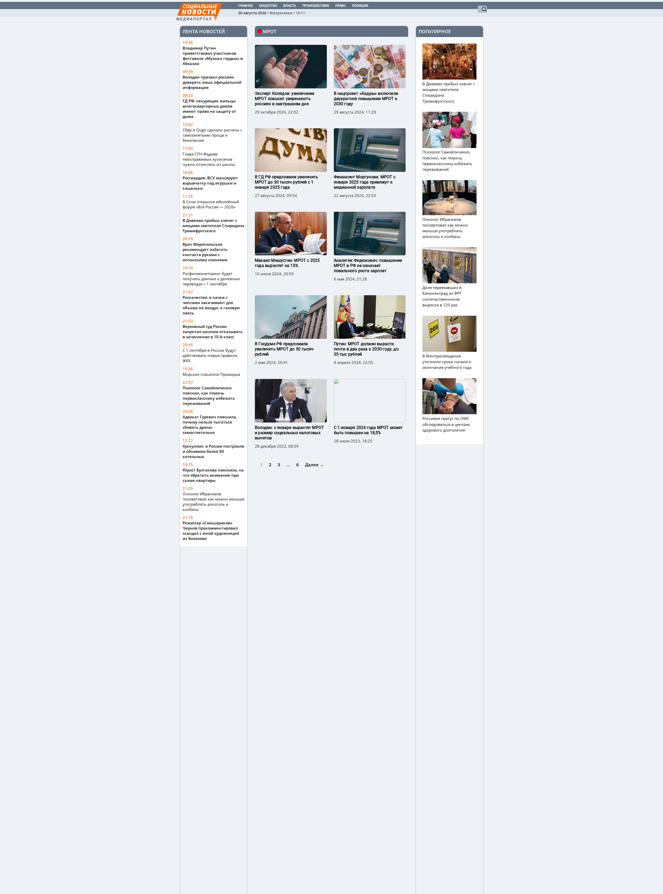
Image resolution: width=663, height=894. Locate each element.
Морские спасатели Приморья (211, 374)
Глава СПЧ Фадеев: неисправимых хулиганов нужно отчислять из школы (209, 159)
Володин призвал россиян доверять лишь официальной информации (212, 82)
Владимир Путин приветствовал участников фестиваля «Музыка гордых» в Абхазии (213, 55)
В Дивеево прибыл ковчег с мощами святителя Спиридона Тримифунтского (213, 226)
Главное (245, 6)
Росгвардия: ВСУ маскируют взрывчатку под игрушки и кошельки (210, 183)
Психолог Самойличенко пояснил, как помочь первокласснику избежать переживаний (209, 395)
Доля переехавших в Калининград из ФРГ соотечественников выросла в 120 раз (442, 296)
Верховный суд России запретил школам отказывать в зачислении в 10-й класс (213, 332)
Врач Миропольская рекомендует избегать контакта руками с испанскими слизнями (205, 252)
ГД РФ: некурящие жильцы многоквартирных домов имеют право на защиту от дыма (209, 108)
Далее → (314, 465)
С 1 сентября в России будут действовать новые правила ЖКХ (210, 355)
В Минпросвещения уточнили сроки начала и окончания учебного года (446, 361)
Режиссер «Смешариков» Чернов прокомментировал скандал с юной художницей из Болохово (211, 530)
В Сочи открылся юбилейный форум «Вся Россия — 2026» (211, 204)
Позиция (360, 6)
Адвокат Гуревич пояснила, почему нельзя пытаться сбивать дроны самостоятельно (210, 424)
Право (340, 6)
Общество (268, 6)
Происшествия (315, 6)
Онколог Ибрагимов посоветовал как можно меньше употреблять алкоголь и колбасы (213, 501)
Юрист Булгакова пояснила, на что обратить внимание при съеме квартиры (213, 475)
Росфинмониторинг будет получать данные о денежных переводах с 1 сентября (211, 278)
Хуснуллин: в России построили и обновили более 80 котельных (213, 451)
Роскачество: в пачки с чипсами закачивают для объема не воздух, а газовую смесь (211, 305)
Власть (289, 6)
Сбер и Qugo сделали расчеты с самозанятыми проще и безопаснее (212, 135)
